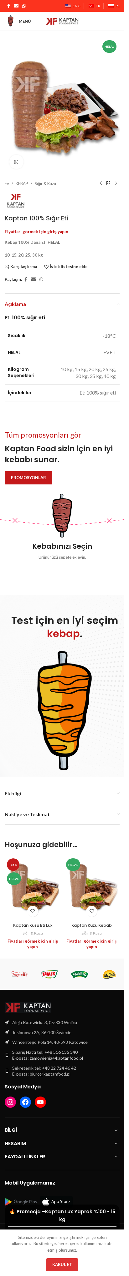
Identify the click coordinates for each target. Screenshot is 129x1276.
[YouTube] (40, 1096)
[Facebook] (25, 1096)
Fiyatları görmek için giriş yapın (36, 225)
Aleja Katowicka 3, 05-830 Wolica (44, 1016)
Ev (7, 177)
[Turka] (20, 968)
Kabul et (62, 1264)
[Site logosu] (62, 20)
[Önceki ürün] (101, 178)
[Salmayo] (79, 968)
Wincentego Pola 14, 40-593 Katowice (50, 1036)
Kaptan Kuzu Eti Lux (32, 920)
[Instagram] (10, 1096)
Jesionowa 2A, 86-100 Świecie (41, 1026)
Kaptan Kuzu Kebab (91, 920)
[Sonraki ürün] (116, 178)
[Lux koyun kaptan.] (33, 882)
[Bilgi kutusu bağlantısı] (62, 521)
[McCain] (110, 968)
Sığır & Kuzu (45, 177)
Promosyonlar (28, 471)
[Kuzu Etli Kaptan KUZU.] (92, 882)
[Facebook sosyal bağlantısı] (8, 6)
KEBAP (22, 177)
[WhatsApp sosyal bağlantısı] (24, 6)
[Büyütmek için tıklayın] (16, 156)
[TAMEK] (50, 968)
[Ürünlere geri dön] (108, 178)
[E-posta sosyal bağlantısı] (16, 6)
